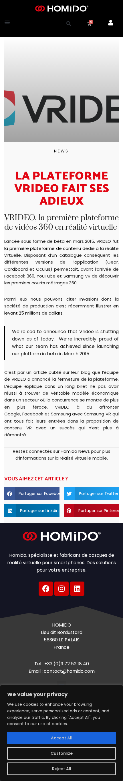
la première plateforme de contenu (42, 248)
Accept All (61, 738)
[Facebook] (46, 589)
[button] (7, 22)
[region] (61, 733)
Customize (62, 753)
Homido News (75, 451)
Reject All (61, 769)
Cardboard (16, 269)
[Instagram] (61, 589)
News (61, 151)
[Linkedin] (77, 589)
